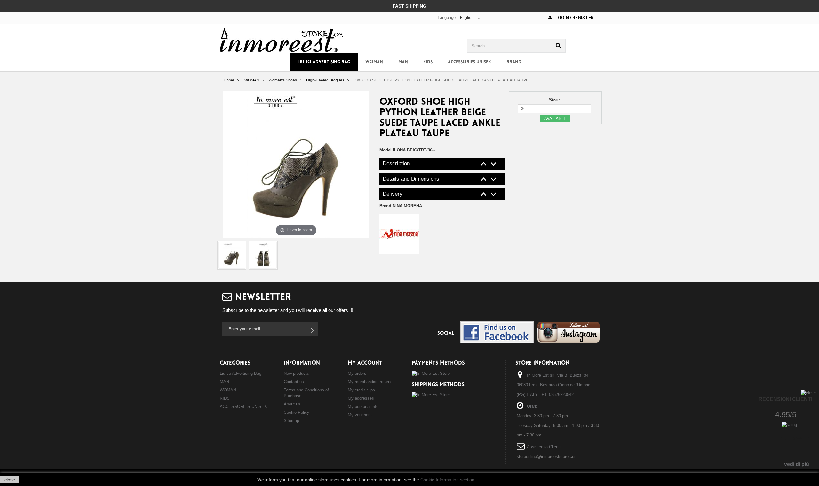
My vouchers (360, 415)
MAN (403, 62)
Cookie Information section (447, 479)
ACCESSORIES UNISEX (469, 62)
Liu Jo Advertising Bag (324, 62)
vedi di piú (796, 464)
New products (296, 373)
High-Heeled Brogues (325, 80)
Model (385, 150)
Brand (513, 62)
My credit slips (361, 390)
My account (365, 363)
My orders (357, 373)
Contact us (294, 381)
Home (229, 80)
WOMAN (374, 62)
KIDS (428, 62)
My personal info (363, 406)
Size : (555, 99)
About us (292, 404)
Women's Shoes (283, 80)
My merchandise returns (370, 381)
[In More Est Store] (281, 39)
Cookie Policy (296, 412)
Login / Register (574, 17)
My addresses (361, 398)
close (9, 479)
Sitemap (291, 420)
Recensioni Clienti (785, 399)
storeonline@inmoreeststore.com (547, 456)
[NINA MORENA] (399, 233)
